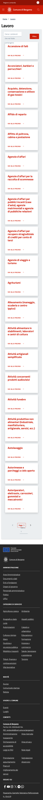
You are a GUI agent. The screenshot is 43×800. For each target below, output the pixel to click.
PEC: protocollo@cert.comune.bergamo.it (18, 730)
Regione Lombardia (9, 2)
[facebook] (5, 786)
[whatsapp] (22, 786)
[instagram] (12, 786)
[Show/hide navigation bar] (3, 9)
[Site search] (38, 9)
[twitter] (15, 786)
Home (5, 19)
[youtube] (8, 786)
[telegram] (19, 786)
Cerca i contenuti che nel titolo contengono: (11, 38)
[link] (16, 55)
